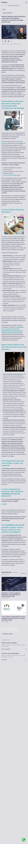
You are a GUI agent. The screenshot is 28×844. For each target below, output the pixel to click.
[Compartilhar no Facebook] (8, 41)
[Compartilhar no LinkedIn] (5, 41)
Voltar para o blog (7, 633)
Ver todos (23, 573)
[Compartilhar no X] (11, 41)
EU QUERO (4, 504)
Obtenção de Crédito (10, 175)
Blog (4, 9)
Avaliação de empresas (7, 12)
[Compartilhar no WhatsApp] (3, 41)
